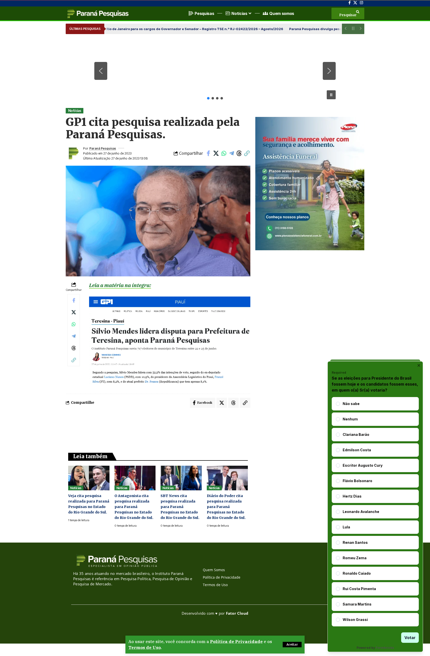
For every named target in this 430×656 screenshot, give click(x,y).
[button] (292, 644)
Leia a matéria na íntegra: (120, 285)
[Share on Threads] (239, 153)
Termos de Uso (144, 647)
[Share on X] (216, 153)
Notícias (74, 110)
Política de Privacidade (236, 641)
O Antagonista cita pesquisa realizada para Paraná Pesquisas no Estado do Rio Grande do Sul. (133, 507)
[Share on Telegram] (231, 153)
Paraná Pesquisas (102, 148)
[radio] (338, 404)
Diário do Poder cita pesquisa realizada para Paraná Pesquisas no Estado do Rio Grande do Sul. (226, 507)
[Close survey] (419, 365)
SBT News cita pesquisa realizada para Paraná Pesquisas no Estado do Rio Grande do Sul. (180, 507)
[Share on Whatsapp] (223, 153)
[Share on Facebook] (208, 153)
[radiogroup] (375, 511)
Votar (410, 637)
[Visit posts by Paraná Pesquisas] (73, 153)
